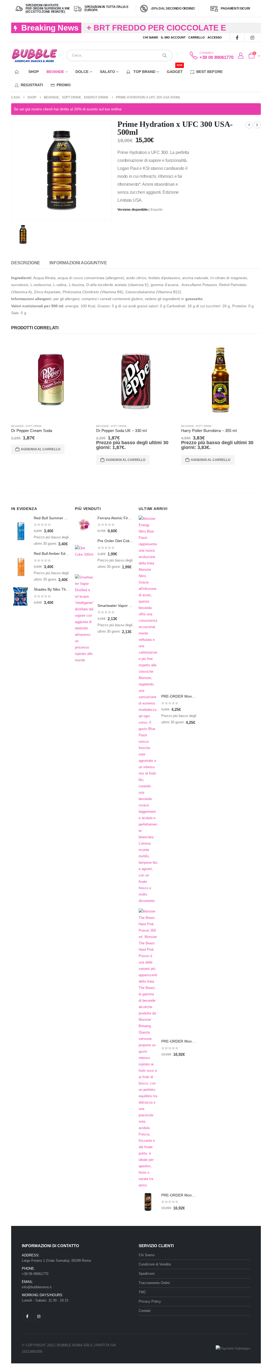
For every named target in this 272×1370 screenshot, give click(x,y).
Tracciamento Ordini (154, 1283)
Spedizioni (147, 1274)
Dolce (81, 72)
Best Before (209, 72)
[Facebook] (237, 37)
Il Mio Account (173, 37)
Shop (33, 72)
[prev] (249, 125)
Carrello (196, 37)
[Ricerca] (164, 55)
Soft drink (34, 426)
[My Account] (240, 56)
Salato (107, 72)
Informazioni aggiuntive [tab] (78, 263)
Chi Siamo (150, 37)
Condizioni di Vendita (155, 1264)
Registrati (32, 85)
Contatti (145, 1311)
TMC (142, 1292)
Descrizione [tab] (25, 263)
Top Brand (143, 72)
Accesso (214, 37)
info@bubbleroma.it (37, 1287)
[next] (257, 125)
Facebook (27, 1316)
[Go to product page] (51, 380)
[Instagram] (252, 37)
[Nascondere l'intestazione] (34, 55)
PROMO (64, 85)
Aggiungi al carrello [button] (40, 449)
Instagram (39, 1316)
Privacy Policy (150, 1301)
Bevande (55, 72)
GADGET (175, 69)
